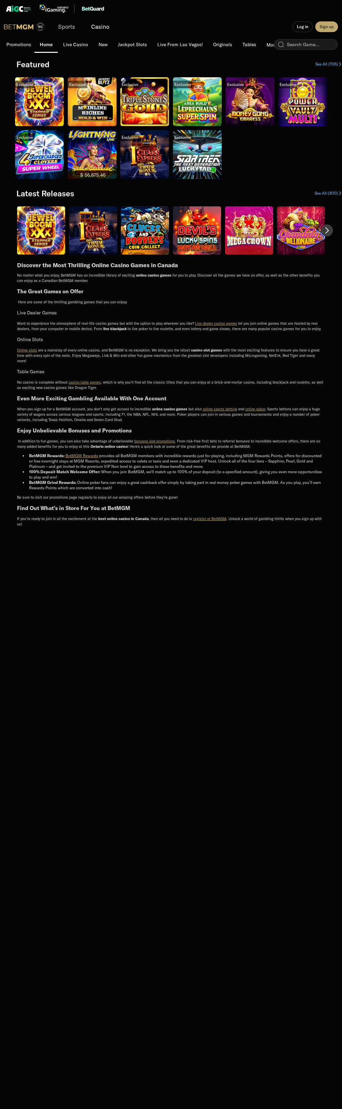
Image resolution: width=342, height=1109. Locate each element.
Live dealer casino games (216, 323)
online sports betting (220, 409)
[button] (327, 230)
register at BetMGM (209, 518)
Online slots (27, 350)
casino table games (84, 382)
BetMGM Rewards (81, 455)
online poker (255, 409)
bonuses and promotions (154, 441)
